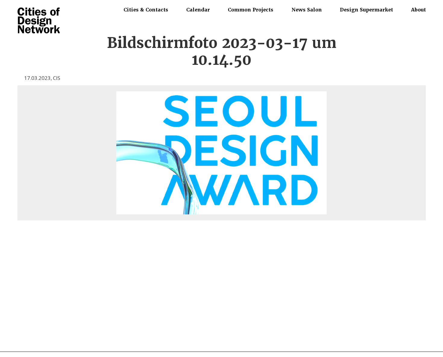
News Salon (306, 10)
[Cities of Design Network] (38, 21)
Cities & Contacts (146, 10)
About (418, 10)
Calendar (198, 10)
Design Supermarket (366, 10)
